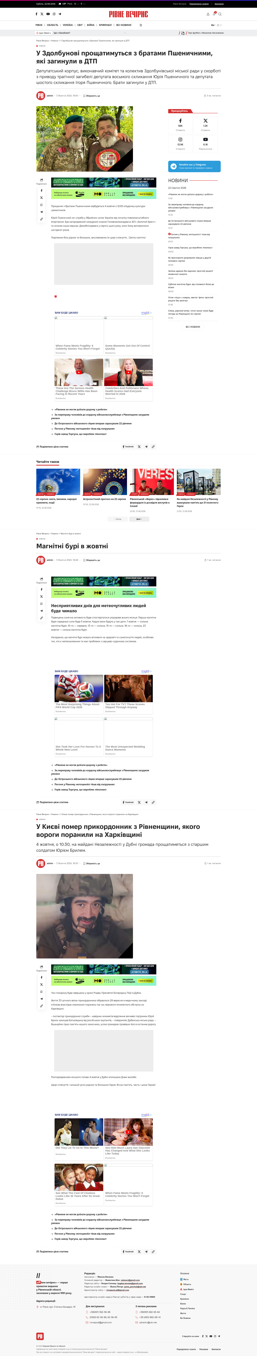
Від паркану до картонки (67, 33)
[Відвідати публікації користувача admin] (40, 95)
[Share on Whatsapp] (41, 204)
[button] (208, 14)
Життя (40, 494)
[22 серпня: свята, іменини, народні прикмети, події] (58, 482)
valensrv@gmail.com (130, 1280)
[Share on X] (41, 197)
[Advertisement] (103, 264)
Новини (42, 46)
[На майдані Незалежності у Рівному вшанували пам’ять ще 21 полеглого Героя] (199, 482)
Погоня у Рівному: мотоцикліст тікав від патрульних (85, 428)
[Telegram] (60, 14)
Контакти (219, 4)
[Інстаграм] (54, 14)
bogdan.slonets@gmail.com (130, 1283)
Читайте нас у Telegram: (192, 164)
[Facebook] (180, 125)
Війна (181, 494)
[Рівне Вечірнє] (40, 1336)
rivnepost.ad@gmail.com (117, 1290)
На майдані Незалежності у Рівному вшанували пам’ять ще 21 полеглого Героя (197, 502)
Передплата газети (199, 4)
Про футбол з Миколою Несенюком (206, 33)
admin (50, 96)
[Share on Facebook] (41, 190)
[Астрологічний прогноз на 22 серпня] (105, 482)
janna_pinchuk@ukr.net (135, 1287)
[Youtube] (205, 144)
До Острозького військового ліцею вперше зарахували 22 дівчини (93, 423)
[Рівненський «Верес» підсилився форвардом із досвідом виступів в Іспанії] (152, 482)
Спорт (134, 494)
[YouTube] (48, 14)
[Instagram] (180, 144)
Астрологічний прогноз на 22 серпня (104, 499)
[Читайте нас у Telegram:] (173, 166)
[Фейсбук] (36, 14)
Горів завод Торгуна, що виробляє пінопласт (80, 434)
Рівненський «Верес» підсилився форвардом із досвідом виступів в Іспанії (150, 502)
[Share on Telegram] (41, 212)
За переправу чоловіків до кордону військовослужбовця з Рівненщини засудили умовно (190, 207)
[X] (42, 14)
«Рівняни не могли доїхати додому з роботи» (81, 409)
